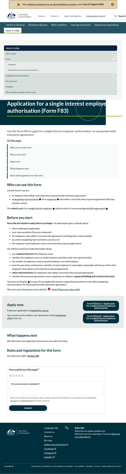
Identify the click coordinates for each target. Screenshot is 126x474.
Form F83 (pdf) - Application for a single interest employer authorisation (101, 318)
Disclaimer (89, 466)
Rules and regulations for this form (26, 175)
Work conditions (59, 24)
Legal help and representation (17, 76)
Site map (48, 440)
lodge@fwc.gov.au (39, 310)
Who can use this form (20, 147)
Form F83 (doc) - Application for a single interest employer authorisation (101, 305)
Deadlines (9, 87)
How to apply (11, 54)
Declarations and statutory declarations (23, 70)
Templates (12, 64)
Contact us (54, 16)
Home (8, 37)
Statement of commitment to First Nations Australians (52, 466)
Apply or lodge (13, 30)
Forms (27, 37)
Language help (51, 428)
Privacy (97, 466)
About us (42, 16)
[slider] (16, 375)
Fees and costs (11, 81)
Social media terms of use (111, 466)
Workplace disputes (37, 24)
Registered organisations (107, 24)
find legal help (26, 401)
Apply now (15, 161)
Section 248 (33, 356)
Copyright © (9, 466)
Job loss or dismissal (15, 24)
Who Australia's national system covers (21, 92)
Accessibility (79, 466)
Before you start (18, 154)
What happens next (19, 168)
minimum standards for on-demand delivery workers (52, 4)
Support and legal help (72, 16)
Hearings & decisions (81, 24)
